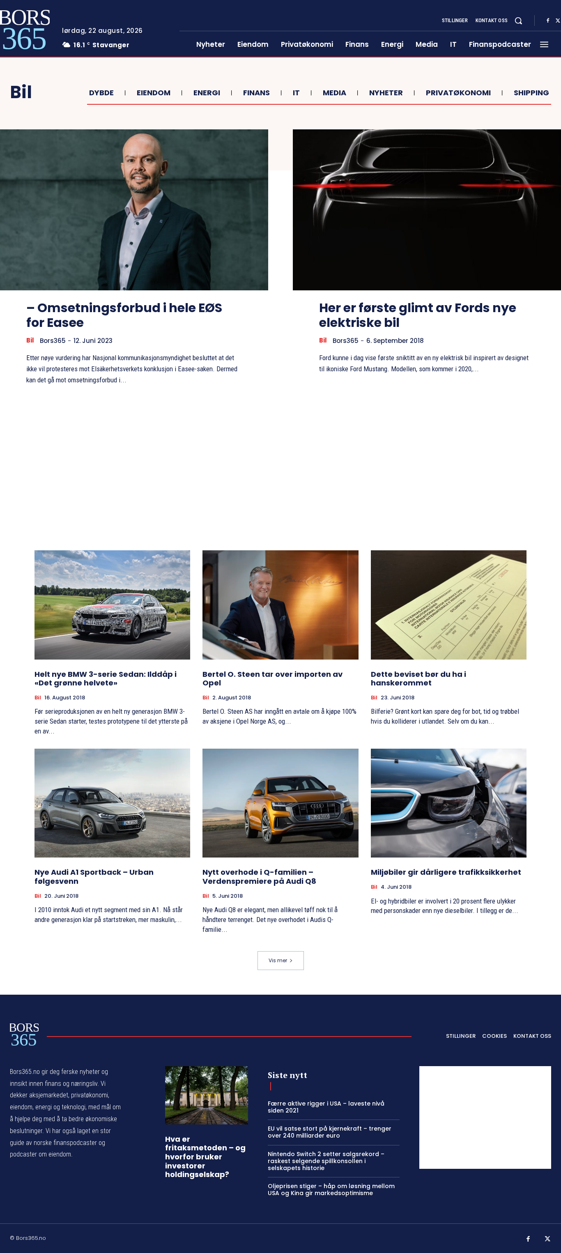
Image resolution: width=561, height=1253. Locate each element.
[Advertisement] (280, 467)
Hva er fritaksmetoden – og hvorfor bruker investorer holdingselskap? (205, 1156)
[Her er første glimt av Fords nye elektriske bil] (427, 209)
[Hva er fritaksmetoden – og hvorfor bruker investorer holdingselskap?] (206, 1095)
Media (334, 92)
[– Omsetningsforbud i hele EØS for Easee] (134, 209)
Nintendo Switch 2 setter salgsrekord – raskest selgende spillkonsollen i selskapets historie (326, 1161)
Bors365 (53, 340)
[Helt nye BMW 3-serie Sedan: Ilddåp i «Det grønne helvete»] (112, 605)
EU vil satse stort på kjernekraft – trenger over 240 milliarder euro (329, 1132)
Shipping (531, 92)
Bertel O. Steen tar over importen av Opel (272, 678)
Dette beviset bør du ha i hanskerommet (418, 678)
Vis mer (278, 960)
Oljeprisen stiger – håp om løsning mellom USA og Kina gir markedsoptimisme (331, 1189)
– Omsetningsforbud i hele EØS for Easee (124, 315)
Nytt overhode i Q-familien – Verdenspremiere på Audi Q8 (259, 876)
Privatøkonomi (458, 92)
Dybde (101, 92)
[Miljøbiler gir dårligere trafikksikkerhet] (449, 803)
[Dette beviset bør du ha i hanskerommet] (449, 605)
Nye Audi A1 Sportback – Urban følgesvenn (94, 876)
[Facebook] (548, 21)
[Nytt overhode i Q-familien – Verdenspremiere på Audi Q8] (280, 803)
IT (296, 92)
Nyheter (386, 92)
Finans (256, 92)
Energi (206, 92)
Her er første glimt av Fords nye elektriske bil (417, 315)
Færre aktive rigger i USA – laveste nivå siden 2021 (326, 1107)
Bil (30, 340)
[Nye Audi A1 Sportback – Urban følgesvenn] (112, 803)
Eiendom (153, 92)
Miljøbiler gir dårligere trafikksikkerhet (446, 872)
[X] (548, 1239)
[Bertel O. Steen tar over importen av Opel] (280, 605)
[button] (518, 20)
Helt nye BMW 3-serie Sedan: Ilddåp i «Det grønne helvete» (105, 678)
